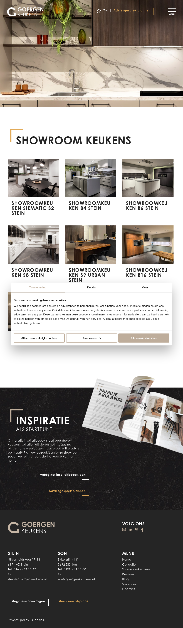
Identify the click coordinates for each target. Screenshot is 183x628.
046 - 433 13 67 (25, 569)
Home (126, 559)
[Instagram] (124, 530)
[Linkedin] (130, 530)
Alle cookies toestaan (143, 337)
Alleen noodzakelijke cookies (39, 337)
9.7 (104, 10)
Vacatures (130, 584)
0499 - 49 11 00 (75, 569)
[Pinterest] (136, 530)
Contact (128, 589)
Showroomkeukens (136, 569)
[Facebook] (142, 530)
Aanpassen (90, 337)
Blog (125, 579)
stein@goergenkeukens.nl (27, 579)
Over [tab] (145, 287)
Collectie (129, 564)
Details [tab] (91, 287)
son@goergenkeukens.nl (76, 579)
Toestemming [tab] (37, 287)
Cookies (38, 620)
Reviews (128, 574)
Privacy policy (18, 620)
